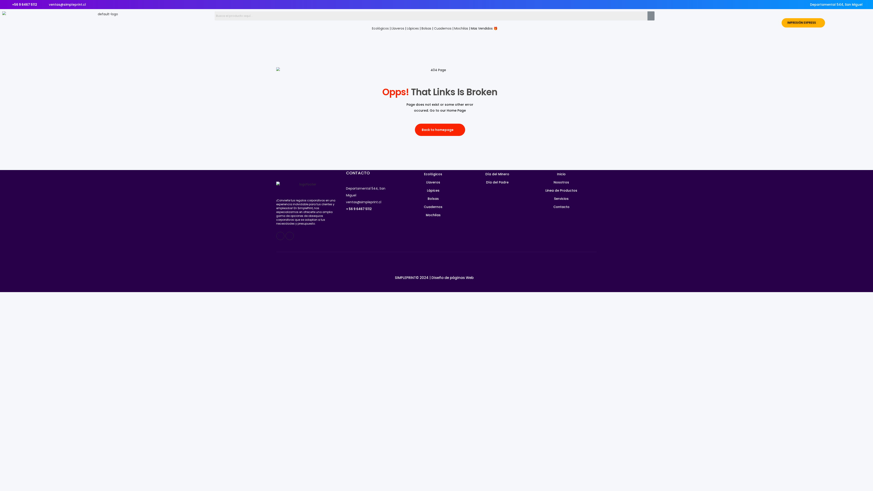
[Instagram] (290, 236)
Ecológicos (380, 28)
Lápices (413, 28)
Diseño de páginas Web (452, 277)
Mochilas (461, 28)
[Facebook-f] (280, 236)
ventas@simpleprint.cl (363, 202)
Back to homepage (438, 130)
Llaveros (397, 28)
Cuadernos (443, 28)
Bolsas (426, 28)
